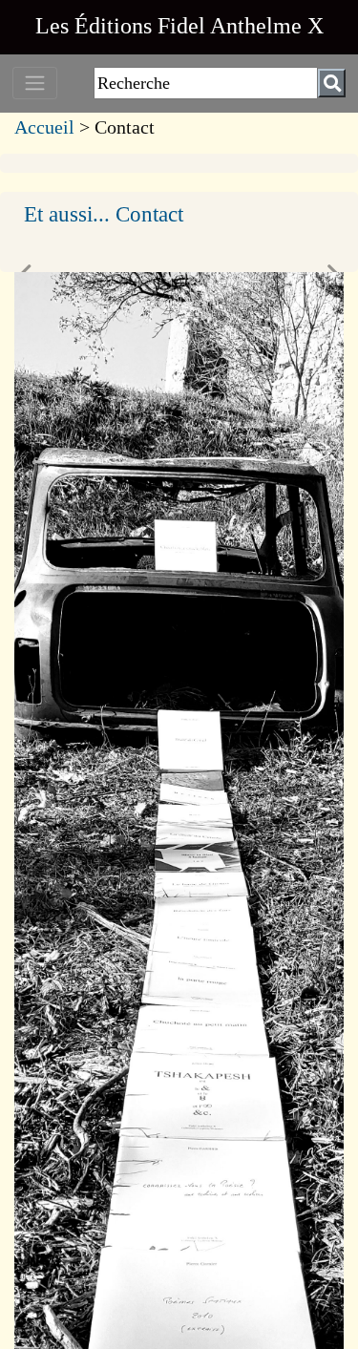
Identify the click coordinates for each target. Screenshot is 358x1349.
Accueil (44, 126)
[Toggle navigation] (34, 82)
